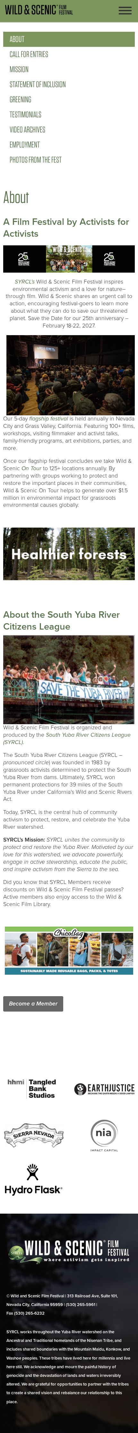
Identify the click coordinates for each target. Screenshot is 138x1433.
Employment (25, 144)
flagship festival (48, 418)
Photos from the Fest (36, 160)
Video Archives (27, 129)
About (17, 39)
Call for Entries (29, 54)
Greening (20, 99)
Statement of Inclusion (38, 84)
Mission (19, 69)
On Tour (31, 468)
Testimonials (25, 114)
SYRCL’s (25, 281)
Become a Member (33, 1003)
